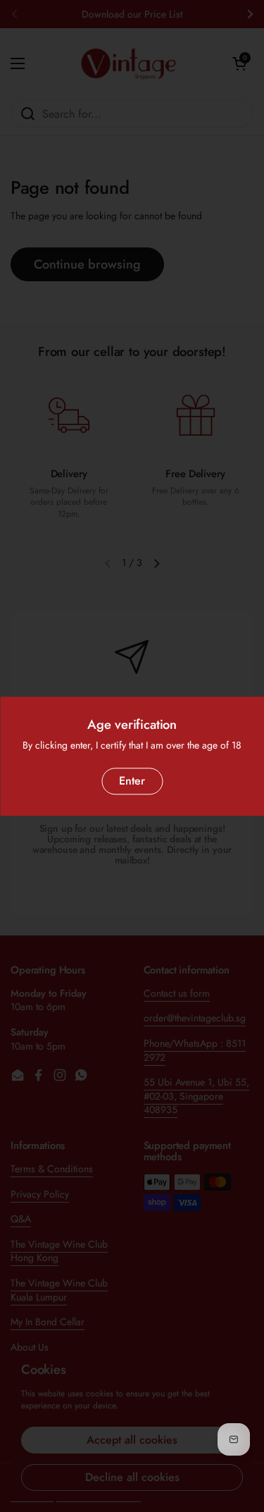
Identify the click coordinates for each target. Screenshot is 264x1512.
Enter (132, 781)
